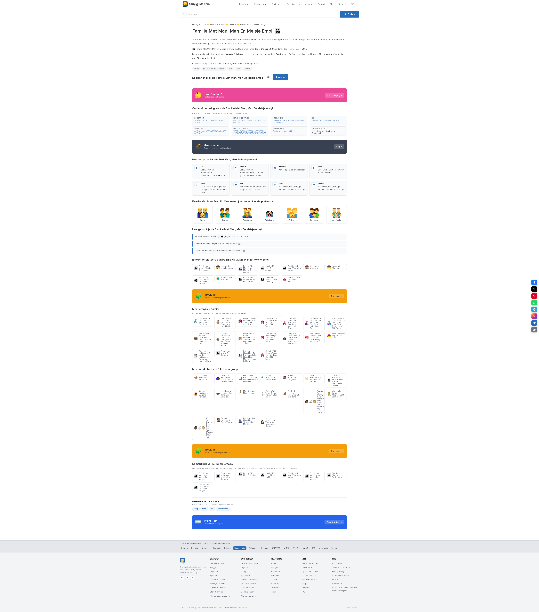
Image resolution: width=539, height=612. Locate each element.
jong (196, 509)
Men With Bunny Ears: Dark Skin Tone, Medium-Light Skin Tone (203, 428)
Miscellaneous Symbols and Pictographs (324, 132)
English (184, 548)
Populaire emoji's (309, 579)
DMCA (335, 579)
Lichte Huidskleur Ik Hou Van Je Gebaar (313, 378)
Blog (332, 4)
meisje (247, 68)
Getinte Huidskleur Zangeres (290, 377)
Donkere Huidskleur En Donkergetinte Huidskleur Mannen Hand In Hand (247, 356)
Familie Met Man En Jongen (268, 268)
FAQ (352, 4)
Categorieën (261, 4)
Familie (233, 24)
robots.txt (355, 608)
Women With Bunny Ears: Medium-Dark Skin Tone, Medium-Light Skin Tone (314, 402)
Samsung (275, 584)
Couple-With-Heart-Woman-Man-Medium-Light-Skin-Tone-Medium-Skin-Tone (336, 323)
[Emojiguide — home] (196, 4)
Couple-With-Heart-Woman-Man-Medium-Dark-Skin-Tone (269, 355)
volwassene (223, 509)
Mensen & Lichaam (218, 563)
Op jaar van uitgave (310, 571)
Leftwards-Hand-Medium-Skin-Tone (203, 377)
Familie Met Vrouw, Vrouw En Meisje (269, 279)
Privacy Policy (338, 571)
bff (212, 509)
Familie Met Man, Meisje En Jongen (335, 475)
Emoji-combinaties (310, 563)
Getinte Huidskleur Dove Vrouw (224, 420)
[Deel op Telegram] (534, 309)
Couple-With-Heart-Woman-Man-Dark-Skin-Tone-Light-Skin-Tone (313, 323)
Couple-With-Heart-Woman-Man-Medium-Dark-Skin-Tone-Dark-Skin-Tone (291, 339)
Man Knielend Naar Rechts (246, 392)
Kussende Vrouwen (312, 267)
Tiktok (273, 592)
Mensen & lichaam (217, 24)
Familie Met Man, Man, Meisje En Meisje (201, 476)
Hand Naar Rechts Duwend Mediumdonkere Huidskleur (248, 378)
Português (253, 548)
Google (274, 567)
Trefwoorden (307, 567)
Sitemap (346, 608)
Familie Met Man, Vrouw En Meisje (292, 268)
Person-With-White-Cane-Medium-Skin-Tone (269, 394)
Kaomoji (342, 4)
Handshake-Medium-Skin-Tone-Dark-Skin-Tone (224, 394)
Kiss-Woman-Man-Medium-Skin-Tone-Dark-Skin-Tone (269, 322)
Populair (322, 4)
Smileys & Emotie (218, 584)
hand (204, 509)
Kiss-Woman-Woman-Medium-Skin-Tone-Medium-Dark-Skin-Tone (202, 339)
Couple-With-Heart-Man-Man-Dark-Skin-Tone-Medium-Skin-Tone (291, 323)
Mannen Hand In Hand (225, 278)
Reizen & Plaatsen (218, 579)
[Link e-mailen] (534, 329)
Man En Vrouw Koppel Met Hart (291, 279)
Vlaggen (214, 567)
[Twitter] (187, 577)
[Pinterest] (193, 577)
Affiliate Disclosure (340, 575)
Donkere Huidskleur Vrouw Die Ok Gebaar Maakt (224, 378)
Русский (265, 548)
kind (230, 68)
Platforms (277, 4)
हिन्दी (313, 548)
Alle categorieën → (249, 596)
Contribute (337, 563)
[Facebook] (182, 577)
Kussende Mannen (334, 267)
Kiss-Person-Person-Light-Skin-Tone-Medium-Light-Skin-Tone (313, 338)
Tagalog (334, 548)
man (238, 68)
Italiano (227, 548)
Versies (309, 4)
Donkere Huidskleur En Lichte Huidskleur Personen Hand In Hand (202, 356)
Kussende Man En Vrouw (225, 267)
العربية (305, 548)
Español (194, 548)
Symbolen (214, 575)
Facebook (275, 571)
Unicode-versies (309, 575)
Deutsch (206, 548)
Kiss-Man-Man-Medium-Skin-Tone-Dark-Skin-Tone (247, 321)
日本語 (287, 548)
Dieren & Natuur (217, 588)
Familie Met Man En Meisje (247, 474)
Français (217, 548)
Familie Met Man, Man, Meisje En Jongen (245, 269)
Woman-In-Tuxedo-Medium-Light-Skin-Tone (335, 394)
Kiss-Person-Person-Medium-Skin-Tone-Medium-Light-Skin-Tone (247, 339)
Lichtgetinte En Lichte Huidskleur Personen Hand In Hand (224, 322)
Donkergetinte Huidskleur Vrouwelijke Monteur (247, 421)
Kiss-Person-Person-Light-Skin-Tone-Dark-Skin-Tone (269, 338)
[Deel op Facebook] (534, 282)
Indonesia (323, 548)
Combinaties (293, 4)
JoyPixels (275, 588)
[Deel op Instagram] (534, 316)
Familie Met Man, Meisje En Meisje (268, 475)
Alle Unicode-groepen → (220, 596)
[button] (210, 120)
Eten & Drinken (216, 592)
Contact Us (337, 584)
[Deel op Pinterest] (534, 296)
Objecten (214, 571)
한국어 (296, 548)
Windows (275, 575)
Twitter (274, 579)
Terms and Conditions (341, 567)
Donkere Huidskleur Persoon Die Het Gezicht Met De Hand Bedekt (335, 380)
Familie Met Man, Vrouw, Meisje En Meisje (201, 280)
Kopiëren (280, 77)
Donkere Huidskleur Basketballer (269, 377)
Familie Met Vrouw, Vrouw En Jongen (246, 279)
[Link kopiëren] (534, 323)
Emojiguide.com (199, 24)
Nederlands (239, 548)
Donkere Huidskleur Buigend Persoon (201, 394)
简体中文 (276, 548)
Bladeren (244, 4)
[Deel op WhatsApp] (534, 302)
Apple (273, 563)
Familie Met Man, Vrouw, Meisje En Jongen (201, 487)
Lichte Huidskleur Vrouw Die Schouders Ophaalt (268, 422)
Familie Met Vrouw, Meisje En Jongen (202, 268)
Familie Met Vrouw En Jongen (223, 353)
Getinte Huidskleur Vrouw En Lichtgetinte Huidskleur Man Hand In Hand (224, 340)
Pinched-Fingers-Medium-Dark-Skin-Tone (291, 394)
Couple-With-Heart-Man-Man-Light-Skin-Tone (202, 321)
